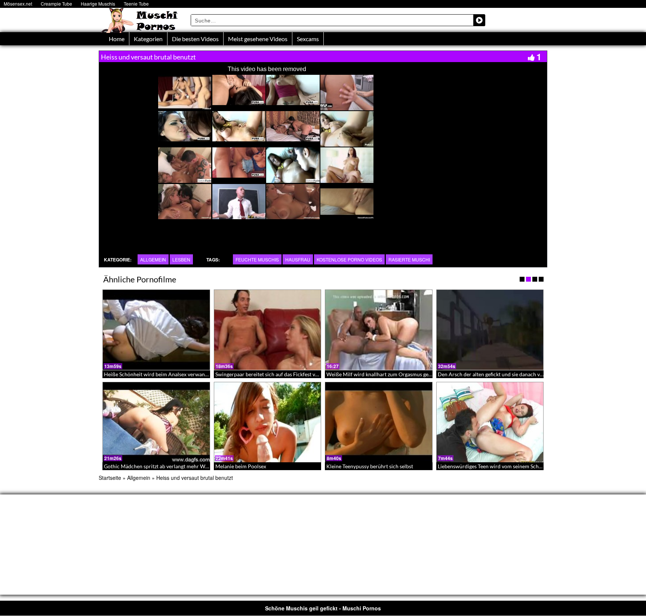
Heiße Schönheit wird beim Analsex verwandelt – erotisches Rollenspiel (187, 374)
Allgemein (153, 259)
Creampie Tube (56, 3)
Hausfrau (297, 259)
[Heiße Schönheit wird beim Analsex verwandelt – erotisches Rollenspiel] (156, 329)
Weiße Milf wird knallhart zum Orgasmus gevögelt (384, 374)
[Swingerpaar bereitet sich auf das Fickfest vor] (268, 329)
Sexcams (308, 38)
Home (116, 38)
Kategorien (148, 38)
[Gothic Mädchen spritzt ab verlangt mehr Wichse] (156, 422)
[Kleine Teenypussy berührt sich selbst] (379, 422)
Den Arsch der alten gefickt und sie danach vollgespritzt (502, 374)
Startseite (110, 477)
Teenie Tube (136, 3)
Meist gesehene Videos (257, 38)
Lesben (181, 259)
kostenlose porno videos (349, 259)
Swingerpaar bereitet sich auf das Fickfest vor (267, 374)
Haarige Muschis (98, 3)
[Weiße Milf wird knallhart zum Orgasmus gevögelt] (379, 329)
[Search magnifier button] (479, 20)
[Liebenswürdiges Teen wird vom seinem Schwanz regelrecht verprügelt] (490, 422)
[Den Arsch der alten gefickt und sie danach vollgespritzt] (490, 329)
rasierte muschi (409, 259)
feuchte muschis (257, 259)
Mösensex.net (18, 3)
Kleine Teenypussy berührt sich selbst (369, 466)
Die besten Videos (195, 38)
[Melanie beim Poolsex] (268, 422)
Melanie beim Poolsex (240, 466)
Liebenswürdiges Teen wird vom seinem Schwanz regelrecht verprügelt (519, 466)
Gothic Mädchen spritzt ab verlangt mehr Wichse (160, 466)
